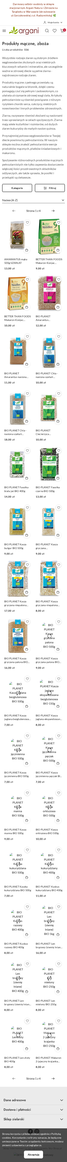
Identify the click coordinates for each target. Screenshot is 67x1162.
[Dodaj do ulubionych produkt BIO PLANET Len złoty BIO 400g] (27, 1021)
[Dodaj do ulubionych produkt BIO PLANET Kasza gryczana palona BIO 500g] (58, 621)
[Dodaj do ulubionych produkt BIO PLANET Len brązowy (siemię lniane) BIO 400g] (27, 964)
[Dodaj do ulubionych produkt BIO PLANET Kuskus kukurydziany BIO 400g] (58, 850)
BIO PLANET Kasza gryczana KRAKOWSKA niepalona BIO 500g (47, 546)
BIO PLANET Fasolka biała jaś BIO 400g (16, 489)
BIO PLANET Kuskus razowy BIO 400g (16, 945)
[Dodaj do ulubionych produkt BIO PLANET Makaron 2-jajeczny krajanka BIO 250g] (58, 1021)
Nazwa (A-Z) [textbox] (10, 200)
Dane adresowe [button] (15, 1100)
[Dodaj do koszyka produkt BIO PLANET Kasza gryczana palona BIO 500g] (58, 649)
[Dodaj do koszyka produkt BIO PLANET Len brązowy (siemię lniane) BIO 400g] (27, 991)
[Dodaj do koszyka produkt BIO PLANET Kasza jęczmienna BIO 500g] (27, 763)
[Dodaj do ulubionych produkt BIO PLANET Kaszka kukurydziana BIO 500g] (27, 850)
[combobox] (33, 200)
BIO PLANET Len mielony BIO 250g (46, 1002)
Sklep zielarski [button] (14, 1119)
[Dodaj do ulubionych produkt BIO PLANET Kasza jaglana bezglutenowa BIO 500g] (27, 679)
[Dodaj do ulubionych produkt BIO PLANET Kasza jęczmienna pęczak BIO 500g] (58, 736)
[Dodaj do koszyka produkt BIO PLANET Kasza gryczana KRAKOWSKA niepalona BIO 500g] (58, 535)
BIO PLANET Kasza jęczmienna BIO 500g (16, 774)
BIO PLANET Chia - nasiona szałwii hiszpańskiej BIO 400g (17, 432)
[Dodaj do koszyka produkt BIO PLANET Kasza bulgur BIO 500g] (27, 535)
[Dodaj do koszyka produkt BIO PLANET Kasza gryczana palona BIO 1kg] (27, 649)
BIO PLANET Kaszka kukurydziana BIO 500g (17, 888)
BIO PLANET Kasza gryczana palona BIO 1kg (16, 660)
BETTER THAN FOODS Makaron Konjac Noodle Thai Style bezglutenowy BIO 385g (17, 318)
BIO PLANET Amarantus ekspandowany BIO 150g (47, 318)
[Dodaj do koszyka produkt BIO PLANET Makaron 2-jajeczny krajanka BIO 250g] (58, 1048)
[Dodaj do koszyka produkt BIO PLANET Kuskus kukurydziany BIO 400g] (58, 877)
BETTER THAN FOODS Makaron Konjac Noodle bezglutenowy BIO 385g (49, 261)
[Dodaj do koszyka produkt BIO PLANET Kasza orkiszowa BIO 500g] (58, 820)
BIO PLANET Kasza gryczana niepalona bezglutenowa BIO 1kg (17, 603)
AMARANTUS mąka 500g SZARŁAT (15, 261)
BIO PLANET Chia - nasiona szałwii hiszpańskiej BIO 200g (48, 375)
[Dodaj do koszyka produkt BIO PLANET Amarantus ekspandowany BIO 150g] (58, 307)
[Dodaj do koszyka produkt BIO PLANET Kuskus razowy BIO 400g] (27, 934)
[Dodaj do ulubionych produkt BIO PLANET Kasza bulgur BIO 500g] (27, 507)
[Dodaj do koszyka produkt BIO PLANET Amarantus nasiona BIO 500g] (27, 364)
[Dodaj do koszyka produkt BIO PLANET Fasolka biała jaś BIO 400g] (27, 478)
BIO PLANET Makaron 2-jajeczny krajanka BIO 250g (48, 1059)
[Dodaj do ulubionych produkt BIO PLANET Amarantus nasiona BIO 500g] (27, 336)
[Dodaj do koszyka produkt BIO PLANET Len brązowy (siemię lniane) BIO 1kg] (58, 934)
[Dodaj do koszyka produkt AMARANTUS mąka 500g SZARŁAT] (27, 250)
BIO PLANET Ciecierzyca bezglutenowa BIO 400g (46, 432)
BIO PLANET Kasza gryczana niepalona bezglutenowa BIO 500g (47, 603)
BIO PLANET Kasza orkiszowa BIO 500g (47, 831)
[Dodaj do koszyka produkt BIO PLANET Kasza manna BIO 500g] (27, 820)
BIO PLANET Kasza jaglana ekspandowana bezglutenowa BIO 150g (49, 717)
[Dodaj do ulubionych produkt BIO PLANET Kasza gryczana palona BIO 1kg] (27, 621)
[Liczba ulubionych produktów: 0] (54, 30)
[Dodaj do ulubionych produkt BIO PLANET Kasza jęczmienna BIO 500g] (27, 736)
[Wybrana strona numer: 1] (33, 210)
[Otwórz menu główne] (4, 31)
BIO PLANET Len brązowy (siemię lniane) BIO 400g (17, 1002)
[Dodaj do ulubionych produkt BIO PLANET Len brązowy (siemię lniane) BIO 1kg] (58, 907)
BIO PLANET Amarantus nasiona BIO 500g (15, 375)
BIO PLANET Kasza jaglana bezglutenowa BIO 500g (16, 717)
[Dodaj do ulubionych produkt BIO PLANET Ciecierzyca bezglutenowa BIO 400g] (58, 393)
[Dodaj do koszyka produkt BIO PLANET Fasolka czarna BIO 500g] (58, 478)
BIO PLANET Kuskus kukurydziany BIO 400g (49, 888)
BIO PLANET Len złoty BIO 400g (17, 1059)
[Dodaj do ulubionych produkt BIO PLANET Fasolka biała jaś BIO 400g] (27, 450)
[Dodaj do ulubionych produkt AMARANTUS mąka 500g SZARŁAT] (27, 222)
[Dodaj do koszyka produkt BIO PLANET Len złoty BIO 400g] (27, 1048)
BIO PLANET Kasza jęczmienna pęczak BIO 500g (49, 774)
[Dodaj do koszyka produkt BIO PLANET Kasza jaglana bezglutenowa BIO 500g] (27, 706)
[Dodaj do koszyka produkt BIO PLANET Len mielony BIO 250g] (58, 991)
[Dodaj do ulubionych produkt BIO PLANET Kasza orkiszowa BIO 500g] (58, 793)
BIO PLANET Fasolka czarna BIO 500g (48, 489)
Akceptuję (33, 1154)
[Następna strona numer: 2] (53, 210)
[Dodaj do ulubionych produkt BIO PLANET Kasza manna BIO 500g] (27, 793)
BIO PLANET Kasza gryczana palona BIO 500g (47, 660)
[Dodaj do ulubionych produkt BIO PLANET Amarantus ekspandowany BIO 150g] (58, 279)
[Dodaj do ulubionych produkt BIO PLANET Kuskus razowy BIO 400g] (27, 907)
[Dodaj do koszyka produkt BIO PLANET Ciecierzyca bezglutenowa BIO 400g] (58, 421)
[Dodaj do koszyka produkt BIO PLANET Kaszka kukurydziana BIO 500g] (27, 877)
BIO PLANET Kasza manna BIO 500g (15, 831)
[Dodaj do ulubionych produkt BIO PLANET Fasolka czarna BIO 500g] (58, 450)
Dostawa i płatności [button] (17, 1109)
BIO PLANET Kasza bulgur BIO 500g (15, 546)
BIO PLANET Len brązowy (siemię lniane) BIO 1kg (49, 945)
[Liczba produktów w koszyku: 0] (62, 30)
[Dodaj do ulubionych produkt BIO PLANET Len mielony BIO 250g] (58, 964)
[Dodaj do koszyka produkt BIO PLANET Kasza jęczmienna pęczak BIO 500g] (58, 763)
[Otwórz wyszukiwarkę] (47, 30)
